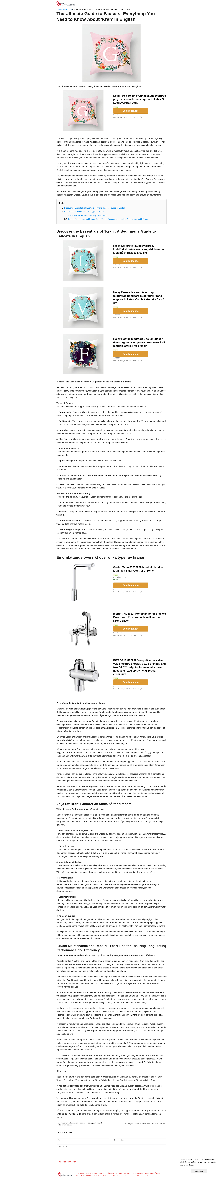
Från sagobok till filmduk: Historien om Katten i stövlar (144, 1124)
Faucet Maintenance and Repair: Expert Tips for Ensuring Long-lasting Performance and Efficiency (108, 219)
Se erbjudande (131, 111)
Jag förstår (199, 1171)
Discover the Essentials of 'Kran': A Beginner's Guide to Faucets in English (94, 208)
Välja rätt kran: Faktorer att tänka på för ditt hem (87, 215)
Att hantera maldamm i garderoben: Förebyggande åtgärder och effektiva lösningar (82, 1124)
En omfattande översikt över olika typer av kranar (84, 212)
